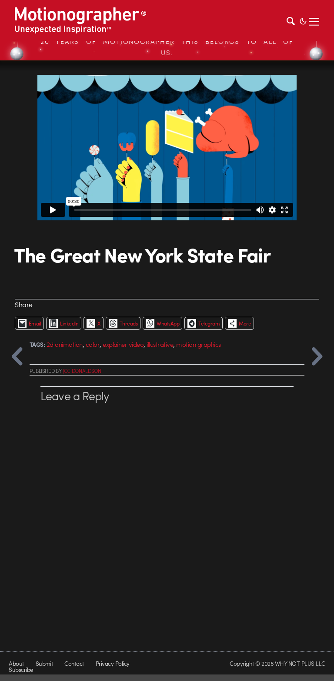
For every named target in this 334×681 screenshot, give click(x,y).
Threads (128, 323)
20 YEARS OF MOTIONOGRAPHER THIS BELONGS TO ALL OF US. (167, 47)
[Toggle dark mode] (303, 20)
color (93, 344)
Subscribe (21, 669)
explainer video (123, 344)
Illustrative (160, 344)
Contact (74, 663)
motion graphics (198, 344)
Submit (44, 663)
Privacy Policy (113, 663)
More (245, 323)
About (16, 663)
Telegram (209, 323)
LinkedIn (69, 323)
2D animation (65, 344)
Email (35, 323)
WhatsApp (168, 323)
